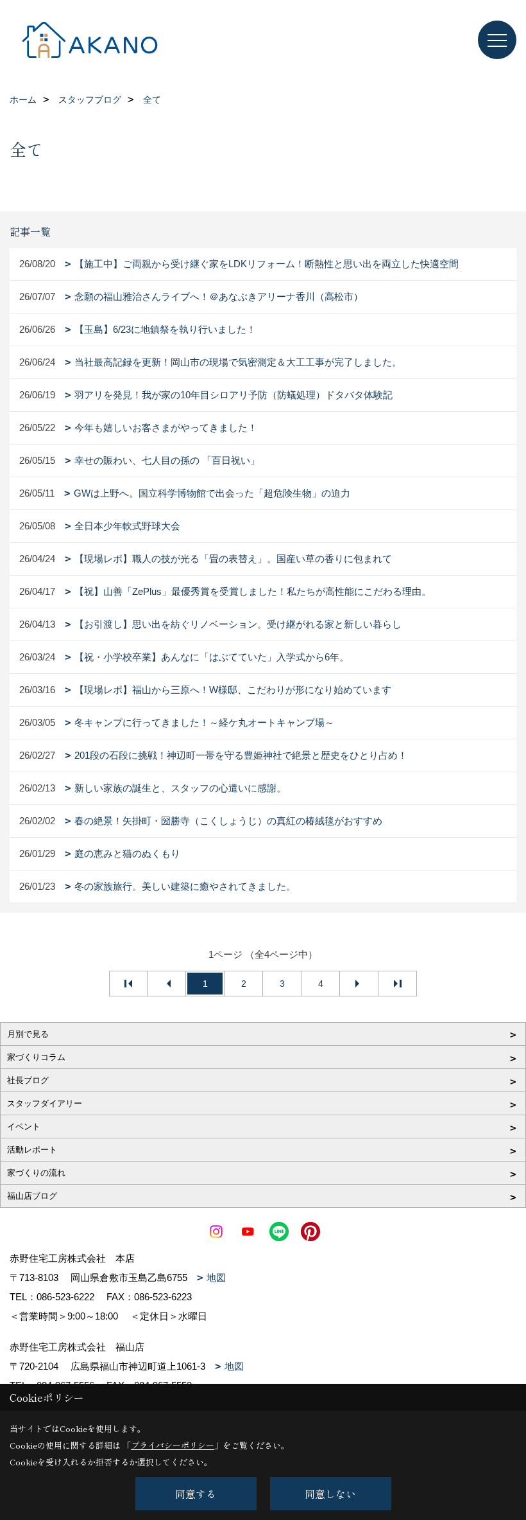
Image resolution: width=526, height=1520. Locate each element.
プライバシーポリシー (172, 1445)
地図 (216, 1277)
